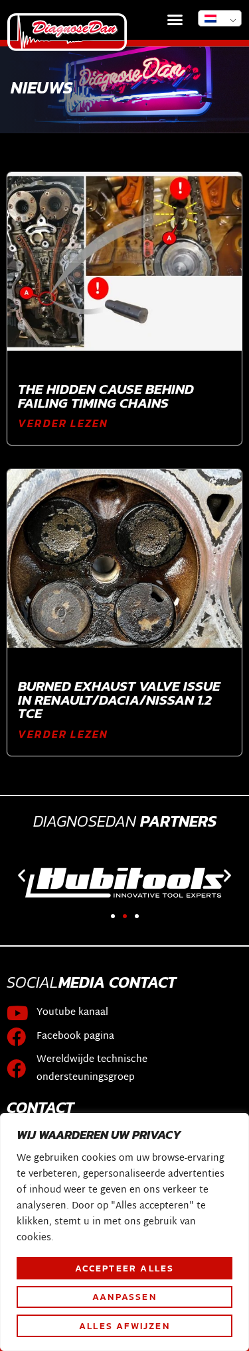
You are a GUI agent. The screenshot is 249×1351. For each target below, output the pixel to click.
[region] (124, 1232)
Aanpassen (124, 1296)
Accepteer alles (125, 1268)
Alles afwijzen (124, 1326)
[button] (175, 19)
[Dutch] (220, 18)
